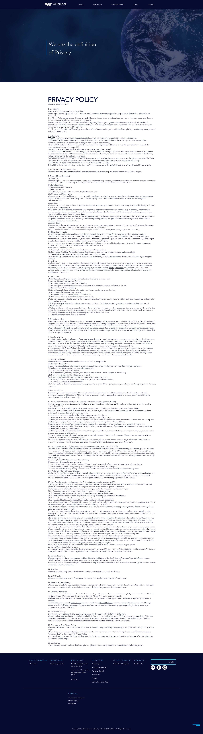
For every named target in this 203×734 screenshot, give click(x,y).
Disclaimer (72, 703)
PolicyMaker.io (106, 603)
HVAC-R (74, 680)
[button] (196, 724)
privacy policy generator (80, 605)
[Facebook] (158, 667)
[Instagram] (164, 667)
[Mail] (153, 667)
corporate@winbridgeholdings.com (72, 413)
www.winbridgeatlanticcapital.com (114, 113)
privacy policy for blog (129, 605)
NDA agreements (116, 268)
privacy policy (75, 603)
